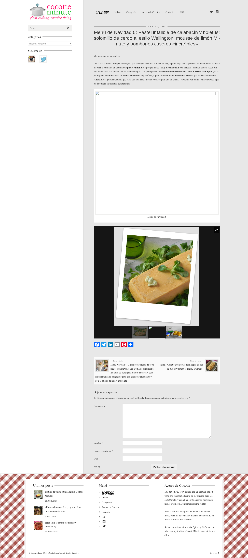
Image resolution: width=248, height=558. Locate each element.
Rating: (97, 466)
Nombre (98, 443)
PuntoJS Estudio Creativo (69, 553)
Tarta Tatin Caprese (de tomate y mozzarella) (60, 524)
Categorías (131, 12)
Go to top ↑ (214, 553)
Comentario (100, 406)
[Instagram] (217, 12)
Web (96, 458)
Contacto (170, 12)
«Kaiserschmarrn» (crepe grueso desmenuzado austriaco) (63, 509)
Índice (117, 12)
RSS (182, 12)
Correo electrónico (103, 451)
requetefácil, (138, 75)
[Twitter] (211, 12)
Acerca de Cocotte (151, 12)
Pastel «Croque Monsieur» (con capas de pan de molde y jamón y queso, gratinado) (181, 365)
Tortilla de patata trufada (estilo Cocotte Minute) (64, 493)
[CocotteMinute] (58, 11)
